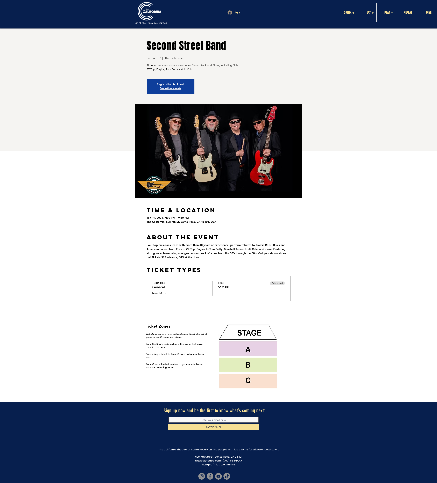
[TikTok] (226, 476)
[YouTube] (218, 476)
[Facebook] (210, 476)
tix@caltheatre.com (208, 460)
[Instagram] (201, 476)
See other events (170, 88)
